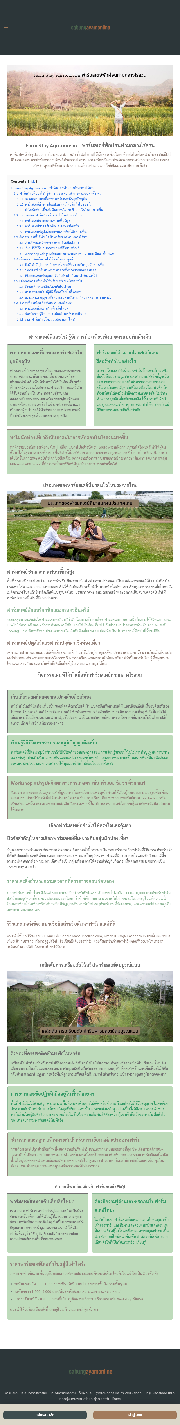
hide (32, 181)
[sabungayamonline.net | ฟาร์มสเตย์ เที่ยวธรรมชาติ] (90, 28)
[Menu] (6, 27)
